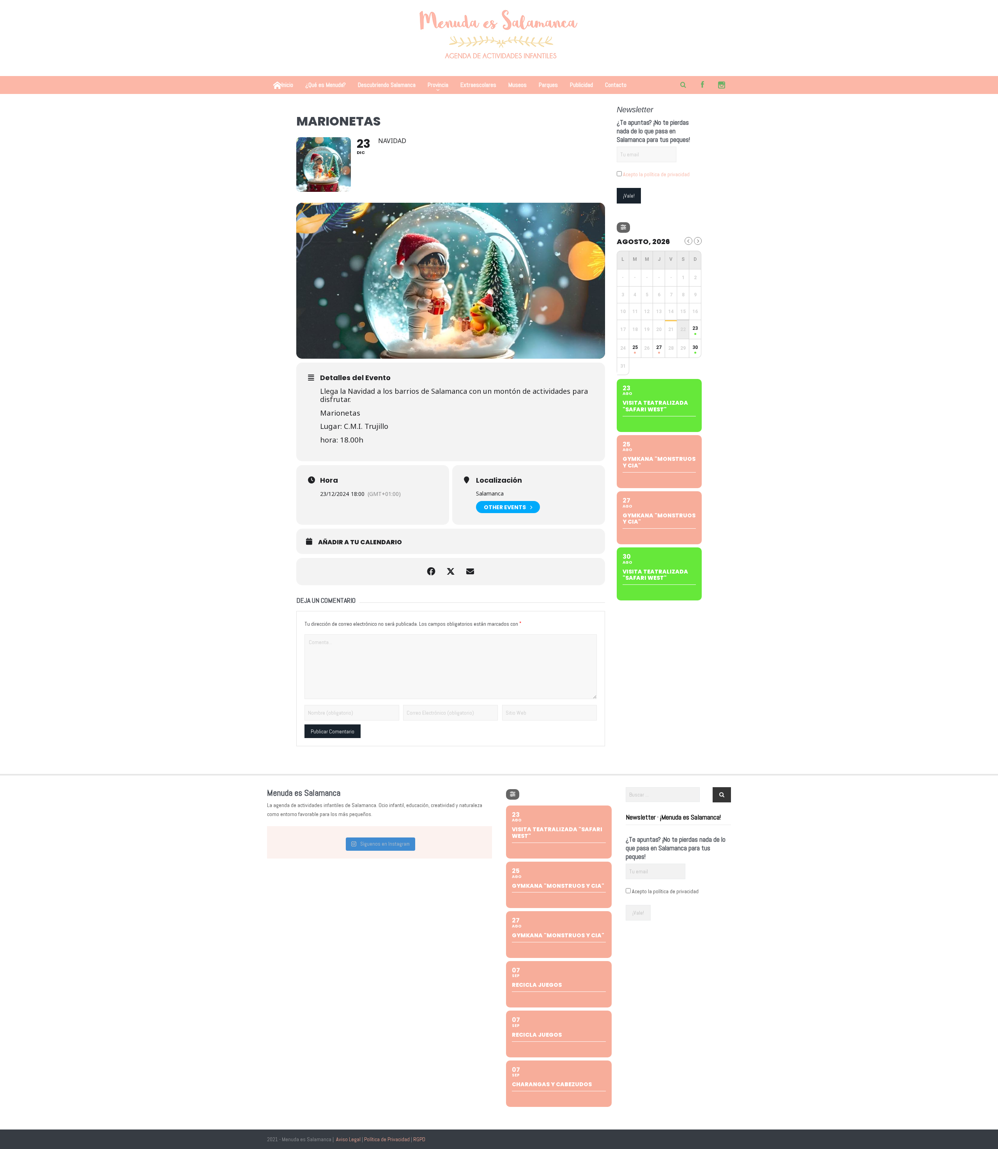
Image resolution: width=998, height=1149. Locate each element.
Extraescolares (478, 85)
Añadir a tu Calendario (360, 542)
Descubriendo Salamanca (387, 85)
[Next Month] (698, 241)
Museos (517, 85)
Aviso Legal (348, 1139)
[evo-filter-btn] (623, 227)
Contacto (615, 85)
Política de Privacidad (387, 1139)
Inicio (287, 85)
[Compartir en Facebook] (431, 571)
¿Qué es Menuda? (325, 85)
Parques (548, 85)
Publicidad (581, 85)
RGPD (419, 1139)
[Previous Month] (688, 241)
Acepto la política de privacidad (656, 174)
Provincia (438, 85)
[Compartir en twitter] (450, 571)
